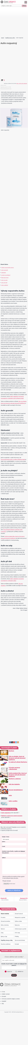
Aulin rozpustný (5, 812)
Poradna (3, 917)
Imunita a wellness (5, 944)
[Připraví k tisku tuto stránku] (18, 742)
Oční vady (17, 932)
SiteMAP (4, 1001)
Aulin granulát (4, 270)
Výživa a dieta (18, 921)
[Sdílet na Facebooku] (10, 742)
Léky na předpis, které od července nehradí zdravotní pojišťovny (17, 758)
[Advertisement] (14, 22)
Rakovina (17, 925)
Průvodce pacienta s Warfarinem (14, 768)
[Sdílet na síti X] (12, 742)
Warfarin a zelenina (15, 778)
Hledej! (24, 5)
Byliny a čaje (4, 936)
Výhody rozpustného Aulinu (7, 267)
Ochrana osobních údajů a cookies (11, 999)
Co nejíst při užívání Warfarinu (18, 762)
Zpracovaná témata (20, 940)
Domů (2, 37)
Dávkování (3, 272)
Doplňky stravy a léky (10, 37)
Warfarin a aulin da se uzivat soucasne (11, 815)
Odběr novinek (6, 994)
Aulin (10, 795)
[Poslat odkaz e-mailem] (16, 742)
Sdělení (4, 857)
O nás (3, 991)
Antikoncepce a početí (20, 929)
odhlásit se (20, 971)
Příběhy (17, 936)
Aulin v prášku (13, 801)
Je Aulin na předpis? (5, 275)
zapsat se (9, 971)
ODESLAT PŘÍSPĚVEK (14, 890)
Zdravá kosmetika (5, 921)
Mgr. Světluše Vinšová (22, 83)
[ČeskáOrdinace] (8, 3)
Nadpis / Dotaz (5, 836)
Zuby (2, 932)
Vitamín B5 (4, 898)
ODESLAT (14, 975)
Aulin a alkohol (4, 285)
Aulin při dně (4, 282)
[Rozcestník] (25, 2)
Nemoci (3, 929)
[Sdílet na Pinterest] (14, 742)
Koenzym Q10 (23, 898)
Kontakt (17, 944)
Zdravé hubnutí (19, 913)
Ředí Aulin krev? (4, 277)
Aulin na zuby (4, 280)
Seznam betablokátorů (16, 790)
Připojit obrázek (7, 881)
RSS (3, 1003)
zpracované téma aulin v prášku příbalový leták (13, 459)
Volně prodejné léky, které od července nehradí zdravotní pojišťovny (18, 774)
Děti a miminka (5, 925)
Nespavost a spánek (20, 917)
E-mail (3, 846)
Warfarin (11, 751)
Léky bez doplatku (14, 784)
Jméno (3, 841)
